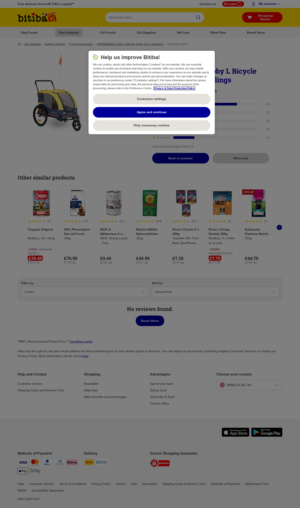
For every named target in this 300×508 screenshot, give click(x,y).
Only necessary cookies (152, 125)
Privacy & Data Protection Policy (174, 88)
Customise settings (151, 99)
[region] (152, 92)
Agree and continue (151, 112)
